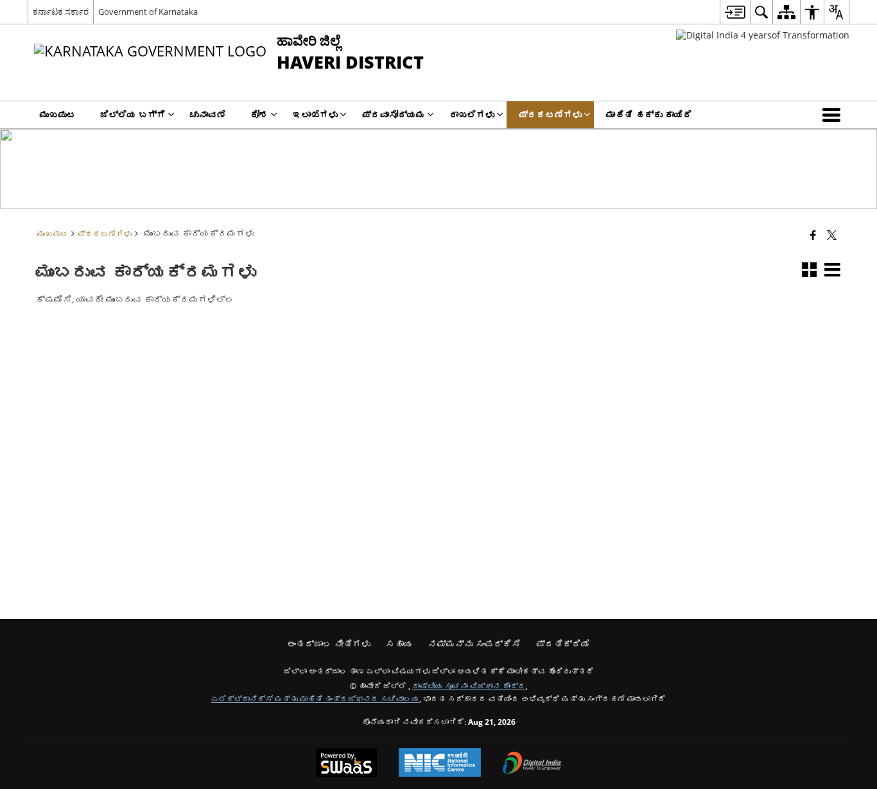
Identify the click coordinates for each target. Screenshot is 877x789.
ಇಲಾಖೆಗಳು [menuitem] (315, 114)
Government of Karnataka (148, 11)
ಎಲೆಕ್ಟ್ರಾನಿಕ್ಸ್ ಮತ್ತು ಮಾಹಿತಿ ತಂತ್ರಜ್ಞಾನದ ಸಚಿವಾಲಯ (315, 698)
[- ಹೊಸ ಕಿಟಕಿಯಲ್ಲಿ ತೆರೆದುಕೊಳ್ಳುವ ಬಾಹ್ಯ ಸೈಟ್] (762, 35)
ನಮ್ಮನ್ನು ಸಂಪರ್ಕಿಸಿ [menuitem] (474, 644)
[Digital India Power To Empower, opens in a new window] (532, 764)
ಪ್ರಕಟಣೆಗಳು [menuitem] (550, 114)
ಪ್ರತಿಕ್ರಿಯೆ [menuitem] (563, 644)
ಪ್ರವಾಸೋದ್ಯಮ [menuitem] (393, 114)
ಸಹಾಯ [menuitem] (399, 644)
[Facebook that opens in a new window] (813, 235)
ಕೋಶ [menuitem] (259, 114)
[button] (834, 114)
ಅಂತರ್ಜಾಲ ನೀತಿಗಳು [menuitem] (328, 644)
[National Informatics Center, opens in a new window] (440, 763)
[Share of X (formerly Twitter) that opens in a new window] (832, 235)
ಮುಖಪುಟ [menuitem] (58, 114)
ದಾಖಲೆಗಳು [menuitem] (471, 114)
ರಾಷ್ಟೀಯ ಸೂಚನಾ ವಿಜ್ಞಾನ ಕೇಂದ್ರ (469, 686)
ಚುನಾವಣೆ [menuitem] (208, 114)
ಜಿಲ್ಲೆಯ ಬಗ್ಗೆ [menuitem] (133, 114)
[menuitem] (735, 12)
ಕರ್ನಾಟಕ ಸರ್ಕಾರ (61, 11)
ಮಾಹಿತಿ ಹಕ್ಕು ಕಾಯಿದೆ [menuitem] (649, 114)
